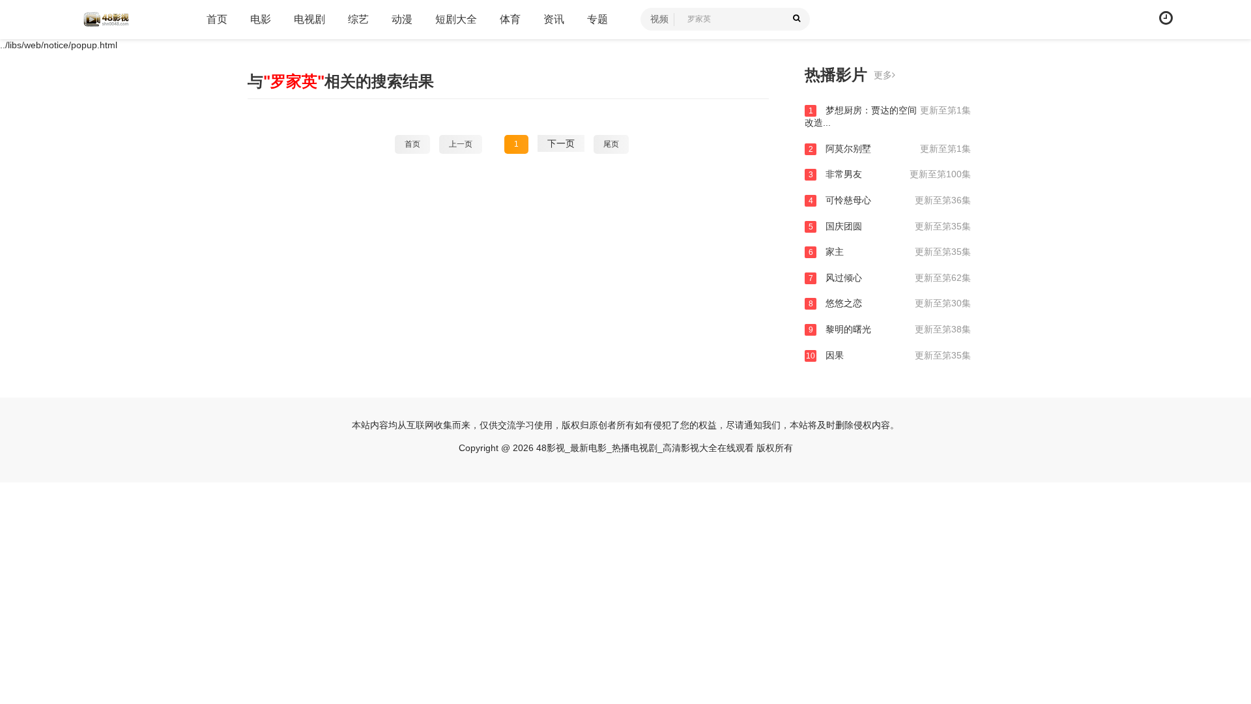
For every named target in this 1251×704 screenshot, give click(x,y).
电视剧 (309, 19)
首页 (217, 19)
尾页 (611, 144)
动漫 (402, 19)
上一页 (460, 144)
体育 (510, 19)
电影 (260, 19)
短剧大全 (456, 19)
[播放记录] (1166, 18)
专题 (597, 19)
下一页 (561, 143)
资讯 (553, 19)
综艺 (358, 19)
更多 (883, 75)
